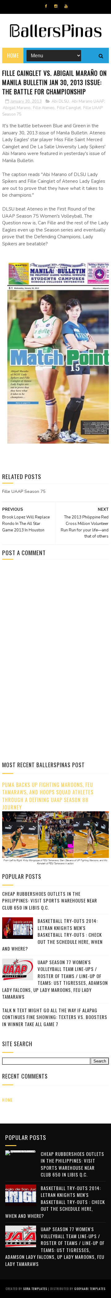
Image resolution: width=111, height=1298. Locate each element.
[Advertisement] (54, 616)
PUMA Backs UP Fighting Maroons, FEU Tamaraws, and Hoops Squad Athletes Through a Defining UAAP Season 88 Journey (47, 796)
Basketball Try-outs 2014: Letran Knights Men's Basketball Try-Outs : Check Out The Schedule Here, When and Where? (52, 934)
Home (12, 55)
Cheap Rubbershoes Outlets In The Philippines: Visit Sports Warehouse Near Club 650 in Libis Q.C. (49, 900)
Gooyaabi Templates (89, 1288)
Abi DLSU (60, 101)
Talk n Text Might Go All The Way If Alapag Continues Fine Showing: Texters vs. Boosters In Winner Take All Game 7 (54, 1017)
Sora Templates (35, 1288)
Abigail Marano (17, 108)
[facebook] (46, 6)
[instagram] (56, 6)
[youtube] (66, 6)
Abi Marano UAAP (88, 101)
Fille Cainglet (69, 108)
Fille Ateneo (44, 108)
